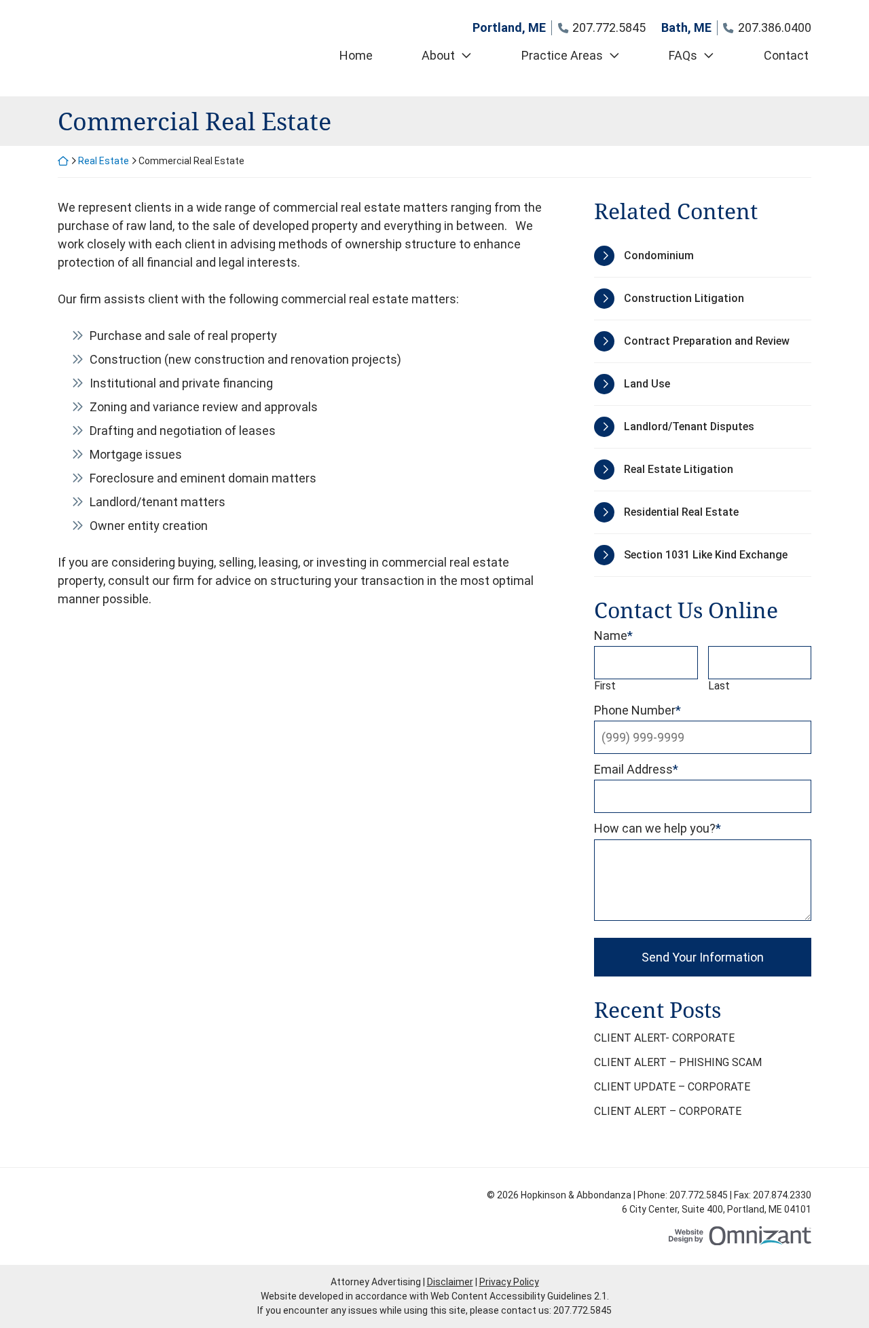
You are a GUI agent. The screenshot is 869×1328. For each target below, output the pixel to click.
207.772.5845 (582, 1310)
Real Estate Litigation (678, 469)
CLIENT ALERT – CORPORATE (667, 1111)
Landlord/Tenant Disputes (689, 426)
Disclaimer (450, 1281)
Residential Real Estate (681, 512)
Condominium (659, 255)
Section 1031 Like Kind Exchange (706, 554)
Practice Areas (562, 55)
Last (719, 685)
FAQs (683, 55)
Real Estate (103, 160)
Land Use (647, 383)
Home (356, 55)
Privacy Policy (509, 1281)
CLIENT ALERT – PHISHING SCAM (678, 1062)
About (438, 55)
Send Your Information (703, 957)
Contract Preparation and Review (707, 341)
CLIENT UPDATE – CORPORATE (672, 1086)
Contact (786, 55)
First (605, 685)
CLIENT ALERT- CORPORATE (664, 1037)
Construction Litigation (684, 298)
